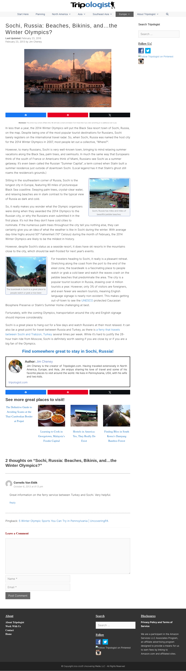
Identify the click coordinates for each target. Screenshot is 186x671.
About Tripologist (146, 14)
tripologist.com (18, 382)
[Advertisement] (158, 86)
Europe (123, 14)
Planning (40, 14)
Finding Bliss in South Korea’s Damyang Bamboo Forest (116, 436)
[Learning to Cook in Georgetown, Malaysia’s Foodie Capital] (51, 424)
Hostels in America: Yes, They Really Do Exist (84, 436)
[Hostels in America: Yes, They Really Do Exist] (84, 424)
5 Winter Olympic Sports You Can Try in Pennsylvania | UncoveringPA (63, 521)
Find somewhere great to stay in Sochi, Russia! (68, 351)
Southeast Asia (101, 14)
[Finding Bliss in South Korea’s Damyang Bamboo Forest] (116, 424)
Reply (13, 502)
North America (60, 14)
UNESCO (87, 300)
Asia (80, 14)
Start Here (23, 14)
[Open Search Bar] (167, 14)
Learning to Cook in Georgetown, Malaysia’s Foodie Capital (51, 436)
